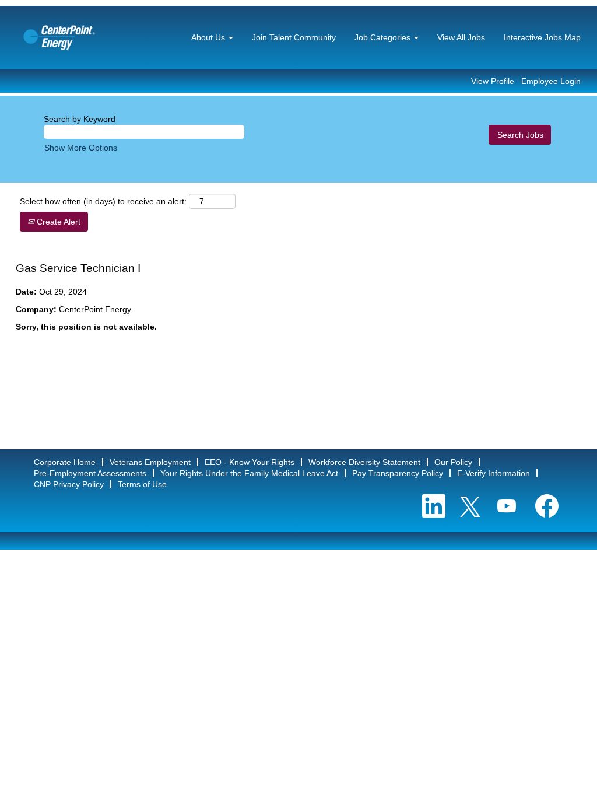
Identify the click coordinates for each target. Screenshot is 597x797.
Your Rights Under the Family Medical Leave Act (249, 473)
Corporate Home (65, 462)
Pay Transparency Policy (397, 473)
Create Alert (57, 221)
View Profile (492, 81)
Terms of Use (142, 484)
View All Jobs (461, 37)
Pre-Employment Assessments (90, 473)
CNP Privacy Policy (69, 484)
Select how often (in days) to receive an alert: (103, 201)
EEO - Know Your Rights (249, 462)
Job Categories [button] (383, 37)
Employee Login (551, 81)
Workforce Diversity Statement (364, 462)
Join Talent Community (294, 37)
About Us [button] (209, 37)
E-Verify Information (493, 473)
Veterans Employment (150, 462)
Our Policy (453, 462)
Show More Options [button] (80, 147)
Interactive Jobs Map (542, 37)
